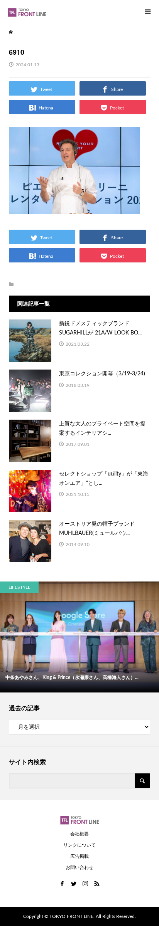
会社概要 (79, 834)
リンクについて (79, 845)
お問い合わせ (79, 867)
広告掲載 (79, 856)
